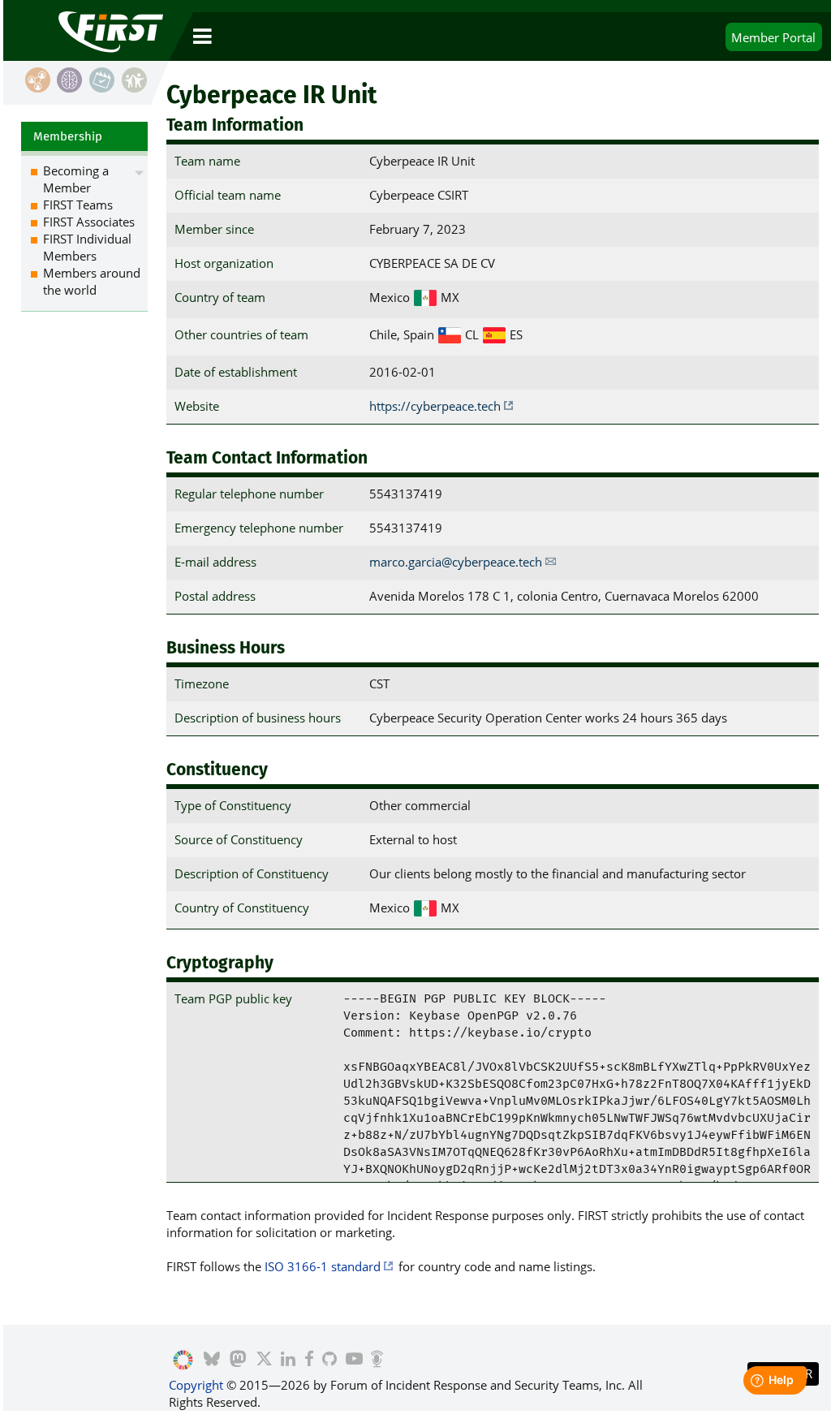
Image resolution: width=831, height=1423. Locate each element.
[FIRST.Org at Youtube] (353, 1360)
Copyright (196, 1385)
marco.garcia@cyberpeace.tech (455, 562)
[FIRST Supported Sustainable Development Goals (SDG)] (183, 1360)
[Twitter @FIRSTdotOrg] (263, 1360)
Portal (773, 37)
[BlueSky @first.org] (212, 1360)
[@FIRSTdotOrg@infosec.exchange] (238, 1360)
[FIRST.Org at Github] (329, 1360)
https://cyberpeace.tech (435, 406)
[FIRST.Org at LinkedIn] (288, 1360)
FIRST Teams (78, 204)
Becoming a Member (76, 179)
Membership (67, 136)
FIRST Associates (89, 221)
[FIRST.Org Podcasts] (376, 1360)
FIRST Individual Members (87, 247)
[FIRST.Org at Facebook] (308, 1360)
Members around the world (91, 281)
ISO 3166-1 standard (323, 1266)
